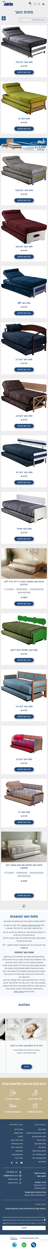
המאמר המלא (19, 991)
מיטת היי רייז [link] (9, 589)
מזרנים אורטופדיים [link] (36, 589)
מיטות (24, 925)
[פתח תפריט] (43, 4)
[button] (39, 4)
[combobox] (36, 20)
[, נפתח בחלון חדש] (33, 1244)
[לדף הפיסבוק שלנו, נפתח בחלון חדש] (11, 1163)
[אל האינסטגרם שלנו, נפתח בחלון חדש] (16, 1163)
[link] (35, 4)
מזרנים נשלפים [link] (22, 589)
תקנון (4, 1223)
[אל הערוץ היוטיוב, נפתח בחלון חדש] (21, 1163)
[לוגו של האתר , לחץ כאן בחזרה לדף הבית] (7, 3)
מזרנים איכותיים (33, 925)
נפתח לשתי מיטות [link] (24, 592)
